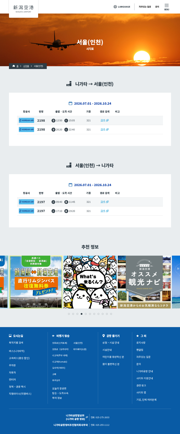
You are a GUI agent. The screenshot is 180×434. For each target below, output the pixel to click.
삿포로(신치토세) (59, 342)
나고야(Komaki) (59, 361)
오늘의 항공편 (59, 388)
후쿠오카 (56, 380)
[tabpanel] (90, 282)
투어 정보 (57, 398)
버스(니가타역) (16, 351)
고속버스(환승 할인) (19, 358)
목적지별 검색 (16, 342)
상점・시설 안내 (110, 342)
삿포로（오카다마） (61, 349)
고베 (54, 374)
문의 (157, 6)
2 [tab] (73, 314)
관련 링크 (141, 385)
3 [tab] (77, 314)
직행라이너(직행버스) (20, 393)
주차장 (12, 365)
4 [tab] (81, 314)
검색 (103, 120)
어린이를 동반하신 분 (113, 357)
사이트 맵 (141, 392)
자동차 (12, 372)
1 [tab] (69, 314)
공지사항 (141, 342)
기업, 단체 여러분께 (146, 399)
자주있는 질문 (145, 6)
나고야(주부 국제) (60, 355)
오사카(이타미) (58, 367)
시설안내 (107, 349)
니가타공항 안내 (144, 371)
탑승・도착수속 (60, 393)
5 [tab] (86, 314)
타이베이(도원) (79, 349)
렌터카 (12, 379)
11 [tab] (111, 314)
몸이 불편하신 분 (111, 364)
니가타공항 (23, 8)
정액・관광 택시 (17, 386)
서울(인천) (78, 342)
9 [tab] (103, 314)
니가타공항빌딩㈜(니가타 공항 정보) (75, 417)
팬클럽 (139, 349)
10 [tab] (107, 314)
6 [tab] (90, 314)
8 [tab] (98, 314)
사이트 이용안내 (144, 378)
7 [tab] (94, 314)
